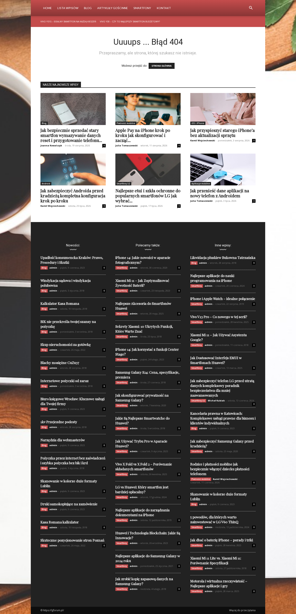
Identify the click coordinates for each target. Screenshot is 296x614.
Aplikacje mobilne (200, 183)
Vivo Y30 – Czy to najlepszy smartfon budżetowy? (130, 21)
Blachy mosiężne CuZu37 (59, 362)
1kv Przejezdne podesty (58, 422)
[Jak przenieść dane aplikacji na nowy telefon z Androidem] (223, 170)
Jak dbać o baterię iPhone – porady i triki (221, 540)
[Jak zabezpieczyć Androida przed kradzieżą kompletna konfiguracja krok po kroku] (73, 170)
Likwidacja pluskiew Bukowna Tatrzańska (222, 257)
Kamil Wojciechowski (202, 140)
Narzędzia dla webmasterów (62, 440)
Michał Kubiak (216, 400)
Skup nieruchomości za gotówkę (65, 344)
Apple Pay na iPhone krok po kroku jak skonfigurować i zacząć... (142, 135)
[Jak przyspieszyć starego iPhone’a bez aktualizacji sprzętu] (223, 109)
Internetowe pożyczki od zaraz (64, 380)
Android (46, 183)
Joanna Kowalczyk (51, 145)
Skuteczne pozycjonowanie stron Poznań (72, 540)
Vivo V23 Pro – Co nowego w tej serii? (218, 316)
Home (47, 8)
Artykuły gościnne (112, 8)
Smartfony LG (123, 183)
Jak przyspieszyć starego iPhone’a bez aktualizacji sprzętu (222, 132)
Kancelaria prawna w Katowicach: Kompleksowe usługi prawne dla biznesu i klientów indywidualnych (223, 418)
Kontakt (164, 8)
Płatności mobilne (126, 123)
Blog (88, 8)
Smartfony (142, 8)
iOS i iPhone (197, 123)
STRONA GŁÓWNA (162, 65)
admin (53, 267)
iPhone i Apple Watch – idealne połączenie (222, 298)
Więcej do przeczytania (242, 610)
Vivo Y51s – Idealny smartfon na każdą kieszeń (68, 21)
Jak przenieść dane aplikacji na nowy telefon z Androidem (219, 193)
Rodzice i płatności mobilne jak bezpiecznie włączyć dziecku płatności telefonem (219, 469)
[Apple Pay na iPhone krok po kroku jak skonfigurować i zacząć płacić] (148, 109)
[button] (251, 8)
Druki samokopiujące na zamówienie (68, 504)
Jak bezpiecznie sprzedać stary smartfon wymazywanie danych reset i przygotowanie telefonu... (71, 135)
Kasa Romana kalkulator (59, 522)
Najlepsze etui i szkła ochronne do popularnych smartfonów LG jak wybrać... (147, 195)
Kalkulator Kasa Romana (59, 303)
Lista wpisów (67, 8)
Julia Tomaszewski (126, 145)
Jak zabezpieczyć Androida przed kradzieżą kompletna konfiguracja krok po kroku (72, 195)
